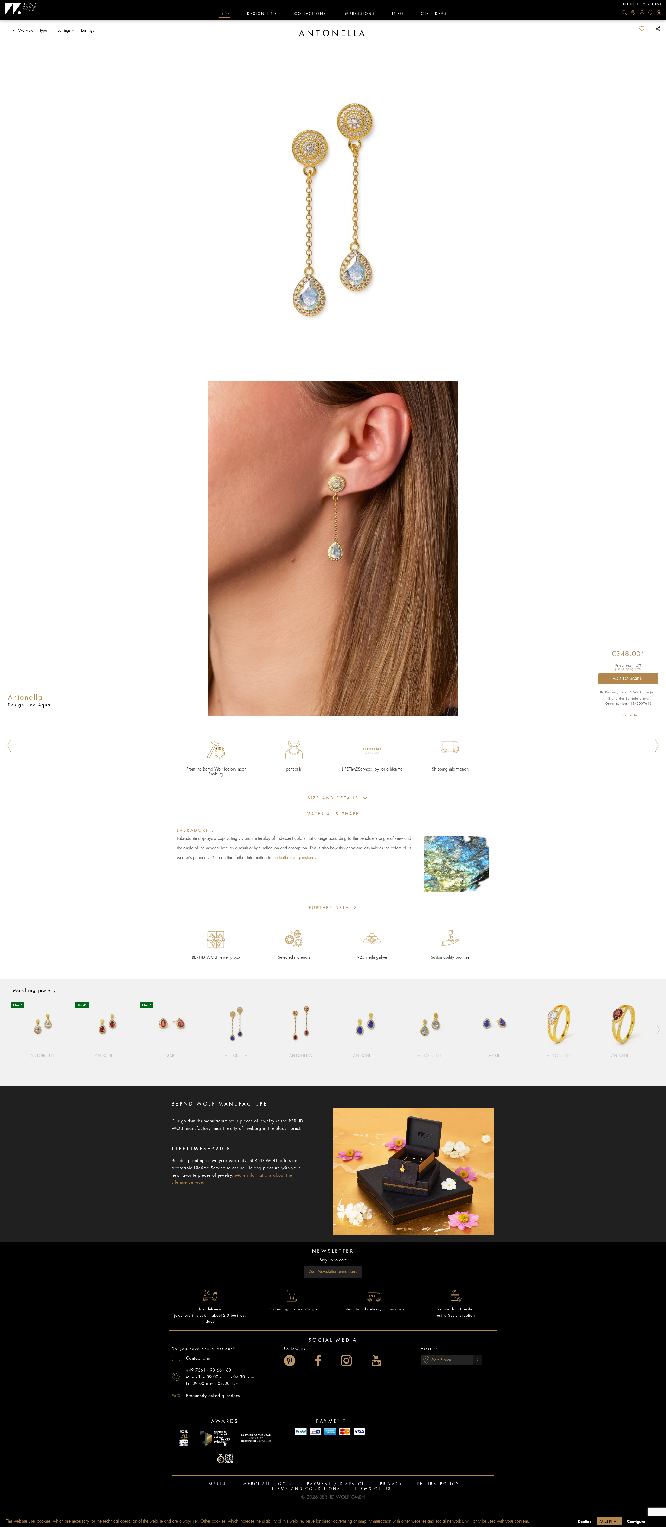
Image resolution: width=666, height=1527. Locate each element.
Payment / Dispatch (336, 1484)
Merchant (652, 4)
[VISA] (359, 1431)
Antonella (236, 1055)
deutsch (630, 4)
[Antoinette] (42, 1023)
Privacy (391, 1484)
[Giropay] (315, 1431)
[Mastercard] (344, 1431)
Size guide (628, 715)
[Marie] (171, 1023)
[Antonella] (236, 1023)
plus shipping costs (628, 669)
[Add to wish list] (646, 28)
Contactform (198, 1358)
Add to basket (628, 679)
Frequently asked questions (213, 1396)
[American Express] (330, 1431)
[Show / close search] (624, 12)
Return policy (438, 1484)
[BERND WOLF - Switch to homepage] (21, 9)
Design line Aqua (29, 705)
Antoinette (42, 1055)
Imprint (218, 1484)
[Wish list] (650, 12)
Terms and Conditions (306, 1489)
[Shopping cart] (659, 12)
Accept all (609, 1521)
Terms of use (375, 1489)
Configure (636, 1521)
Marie (172, 1055)
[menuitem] (624, 12)
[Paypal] (301, 1431)
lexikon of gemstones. (298, 858)
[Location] (633, 12)
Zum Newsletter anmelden (332, 1272)
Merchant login (268, 1484)
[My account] (641, 12)
